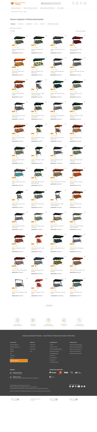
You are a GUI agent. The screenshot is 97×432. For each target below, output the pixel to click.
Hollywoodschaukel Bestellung (76, 347)
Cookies (12, 357)
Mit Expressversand (53, 24)
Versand (12, 351)
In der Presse (32, 349)
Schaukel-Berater (53, 357)
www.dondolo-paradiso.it (53, 399)
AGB (11, 353)
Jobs (31, 351)
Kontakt (51, 344)
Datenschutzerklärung (14, 347)
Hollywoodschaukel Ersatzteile (47, 8)
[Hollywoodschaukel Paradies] (19, 3)
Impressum (12, 355)
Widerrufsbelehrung (14, 344)
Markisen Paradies (15, 399)
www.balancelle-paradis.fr (73, 399)
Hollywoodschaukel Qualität (75, 353)
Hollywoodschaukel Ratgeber (56, 349)
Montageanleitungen (54, 353)
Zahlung (12, 349)
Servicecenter (52, 360)
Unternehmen (33, 344)
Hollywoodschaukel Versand (76, 349)
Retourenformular (53, 347)
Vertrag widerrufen (14, 360)
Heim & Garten (60, 8)
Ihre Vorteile (32, 347)
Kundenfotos (52, 355)
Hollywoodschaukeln (16, 8)
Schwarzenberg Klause (35, 399)
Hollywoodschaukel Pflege (75, 351)
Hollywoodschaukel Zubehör (30, 8)
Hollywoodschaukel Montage (76, 344)
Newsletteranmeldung (54, 351)
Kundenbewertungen (54, 362)
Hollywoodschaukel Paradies (16, 11)
